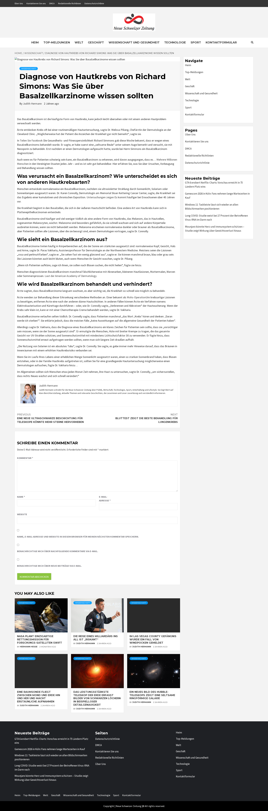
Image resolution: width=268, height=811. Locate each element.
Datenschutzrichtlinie (94, 3)
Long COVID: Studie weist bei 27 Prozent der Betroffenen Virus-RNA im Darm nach (216, 217)
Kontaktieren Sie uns (36, 3)
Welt (79, 42)
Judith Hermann (32, 103)
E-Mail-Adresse (105, 498)
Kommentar (25, 457)
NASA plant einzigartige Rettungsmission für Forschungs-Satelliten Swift (39, 639)
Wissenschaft (28, 68)
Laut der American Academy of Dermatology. (71, 276)
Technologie (175, 42)
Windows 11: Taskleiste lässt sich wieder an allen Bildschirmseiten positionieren (211, 206)
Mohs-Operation (136, 297)
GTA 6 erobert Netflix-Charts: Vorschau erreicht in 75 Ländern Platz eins (214, 184)
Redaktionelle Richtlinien (69, 3)
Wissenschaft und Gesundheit (134, 42)
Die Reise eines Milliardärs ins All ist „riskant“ (95, 638)
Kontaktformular (221, 42)
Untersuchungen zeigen (100, 197)
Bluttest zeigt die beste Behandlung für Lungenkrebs (146, 418)
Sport (196, 42)
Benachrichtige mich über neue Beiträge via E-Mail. (49, 565)
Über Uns (19, 3)
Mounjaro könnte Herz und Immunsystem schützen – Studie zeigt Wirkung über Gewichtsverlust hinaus (214, 228)
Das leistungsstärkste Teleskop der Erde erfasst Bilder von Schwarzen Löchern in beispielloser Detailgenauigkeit (97, 698)
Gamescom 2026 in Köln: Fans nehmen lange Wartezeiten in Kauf (217, 195)
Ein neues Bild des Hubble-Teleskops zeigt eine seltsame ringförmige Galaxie (152, 695)
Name (21, 496)
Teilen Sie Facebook (31, 140)
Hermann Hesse (29, 646)
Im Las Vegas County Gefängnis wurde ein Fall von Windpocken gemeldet (153, 639)
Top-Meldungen (56, 42)
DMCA (52, 3)
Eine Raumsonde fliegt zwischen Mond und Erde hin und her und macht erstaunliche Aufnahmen (38, 696)
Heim (35, 42)
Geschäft (96, 42)
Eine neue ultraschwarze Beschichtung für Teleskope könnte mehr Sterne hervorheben (50, 418)
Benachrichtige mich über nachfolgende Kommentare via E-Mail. (57, 551)
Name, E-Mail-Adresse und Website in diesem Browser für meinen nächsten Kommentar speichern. (78, 536)
